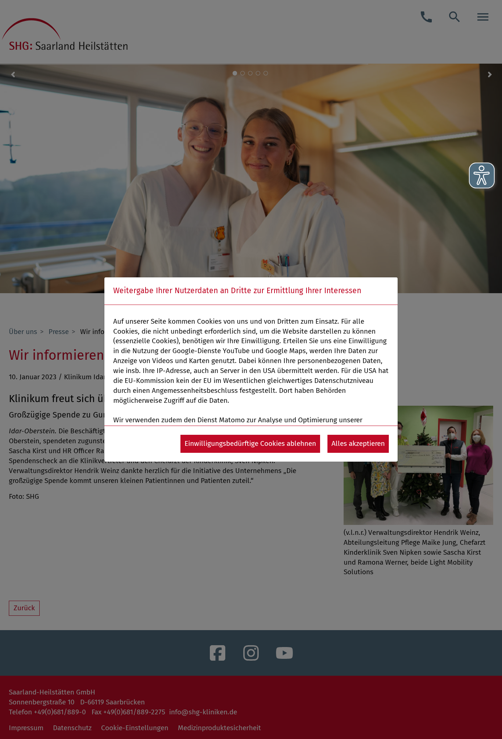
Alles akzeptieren (358, 443)
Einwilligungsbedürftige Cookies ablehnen (250, 443)
